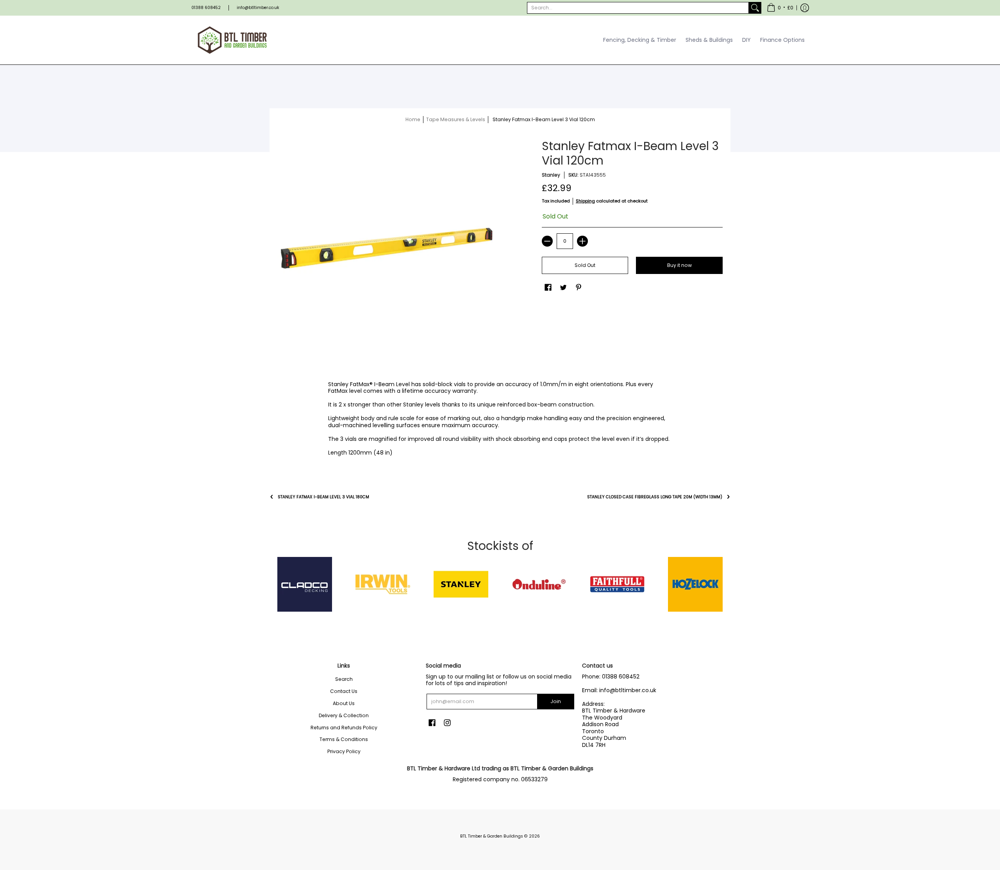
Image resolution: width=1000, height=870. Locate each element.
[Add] (582, 241)
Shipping (585, 201)
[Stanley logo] (461, 584)
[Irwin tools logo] (383, 584)
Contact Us (343, 691)
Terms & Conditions (344, 739)
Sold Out (585, 265)
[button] (780, 8)
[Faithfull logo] (617, 584)
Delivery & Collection (344, 715)
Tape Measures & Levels (455, 119)
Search (344, 679)
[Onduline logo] (539, 584)
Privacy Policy (344, 751)
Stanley (551, 175)
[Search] (755, 8)
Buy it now (679, 265)
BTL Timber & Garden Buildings (491, 836)
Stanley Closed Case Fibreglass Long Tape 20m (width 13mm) (654, 496)
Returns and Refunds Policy (344, 727)
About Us (344, 703)
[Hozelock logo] (695, 584)
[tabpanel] (500, 420)
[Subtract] (547, 241)
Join (555, 701)
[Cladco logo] (305, 584)
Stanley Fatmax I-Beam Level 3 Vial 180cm (323, 496)
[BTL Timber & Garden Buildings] (232, 40)
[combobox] (638, 8)
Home (412, 119)
